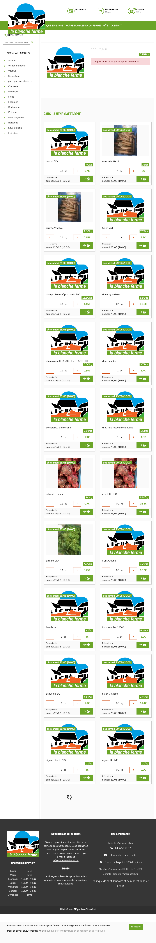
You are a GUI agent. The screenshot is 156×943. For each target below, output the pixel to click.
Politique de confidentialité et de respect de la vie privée (120, 883)
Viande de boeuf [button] (17, 65)
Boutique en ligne (50, 25)
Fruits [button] (11, 96)
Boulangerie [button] (14, 107)
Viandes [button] (12, 60)
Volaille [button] (12, 71)
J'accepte (136, 926)
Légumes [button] (13, 102)
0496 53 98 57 (123, 848)
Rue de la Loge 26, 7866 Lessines (123, 862)
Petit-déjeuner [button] (16, 117)
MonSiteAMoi (88, 909)
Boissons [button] (13, 122)
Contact (116, 25)
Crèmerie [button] (13, 86)
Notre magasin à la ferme (83, 25)
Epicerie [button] (12, 112)
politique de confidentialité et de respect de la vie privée (75, 930)
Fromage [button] (13, 91)
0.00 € (140, 10)
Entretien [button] (13, 133)
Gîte (105, 25)
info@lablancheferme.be (65, 860)
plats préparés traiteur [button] (20, 81)
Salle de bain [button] (15, 128)
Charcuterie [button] (14, 76)
